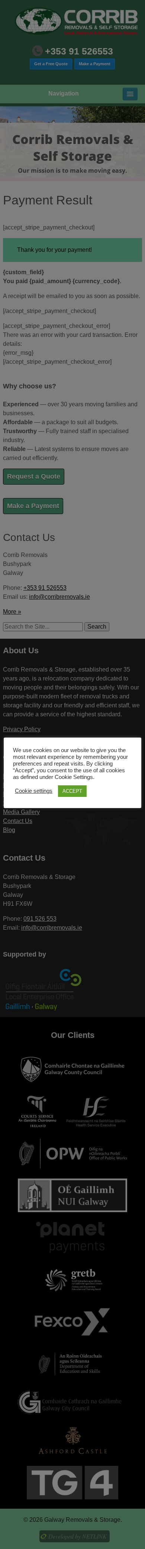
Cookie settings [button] (33, 791)
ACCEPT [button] (72, 791)
